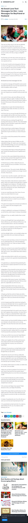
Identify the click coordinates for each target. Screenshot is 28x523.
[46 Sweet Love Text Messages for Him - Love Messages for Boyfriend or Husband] (7, 426)
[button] (1, 2)
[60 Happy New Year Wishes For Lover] (7, 443)
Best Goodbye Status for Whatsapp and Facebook (19, 510)
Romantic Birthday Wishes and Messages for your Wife (19, 503)
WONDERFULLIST (8, 2)
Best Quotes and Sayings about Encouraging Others (12, 480)
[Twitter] (8, 416)
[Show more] (23, 416)
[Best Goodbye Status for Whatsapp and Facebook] (6, 511)
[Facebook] (5, 416)
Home (2, 6)
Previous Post (5, 457)
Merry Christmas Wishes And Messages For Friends (19, 494)
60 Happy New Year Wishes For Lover (6, 448)
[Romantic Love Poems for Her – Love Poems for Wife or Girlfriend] (21, 426)
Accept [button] (4, 519)
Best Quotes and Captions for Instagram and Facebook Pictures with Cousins (19, 487)
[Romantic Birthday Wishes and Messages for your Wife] (6, 503)
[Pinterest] (17, 416)
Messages (9, 412)
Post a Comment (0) (14, 453)
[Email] (20, 416)
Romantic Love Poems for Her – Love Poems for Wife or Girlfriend (21, 433)
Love (5, 6)
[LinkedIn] (14, 416)
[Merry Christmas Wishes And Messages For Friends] (6, 495)
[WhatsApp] (11, 416)
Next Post (24, 457)
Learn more (4, 517)
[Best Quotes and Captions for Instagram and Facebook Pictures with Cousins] (6, 487)
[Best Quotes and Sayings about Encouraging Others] (14, 469)
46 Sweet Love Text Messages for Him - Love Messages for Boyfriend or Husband (6, 434)
